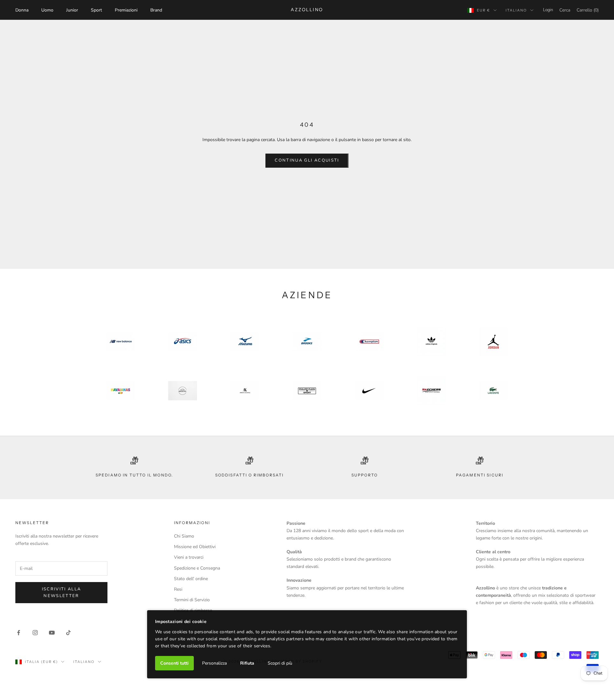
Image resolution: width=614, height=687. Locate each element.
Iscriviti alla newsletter (61, 592)
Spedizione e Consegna (197, 568)
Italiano (516, 10)
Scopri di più (280, 663)
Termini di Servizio (192, 600)
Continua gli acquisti (307, 160)
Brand (156, 10)
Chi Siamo (184, 536)
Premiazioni (126, 10)
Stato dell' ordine (191, 579)
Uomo (47, 10)
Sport (96, 10)
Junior (72, 10)
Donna (21, 10)
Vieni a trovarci (188, 557)
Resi (178, 589)
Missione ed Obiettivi (195, 547)
